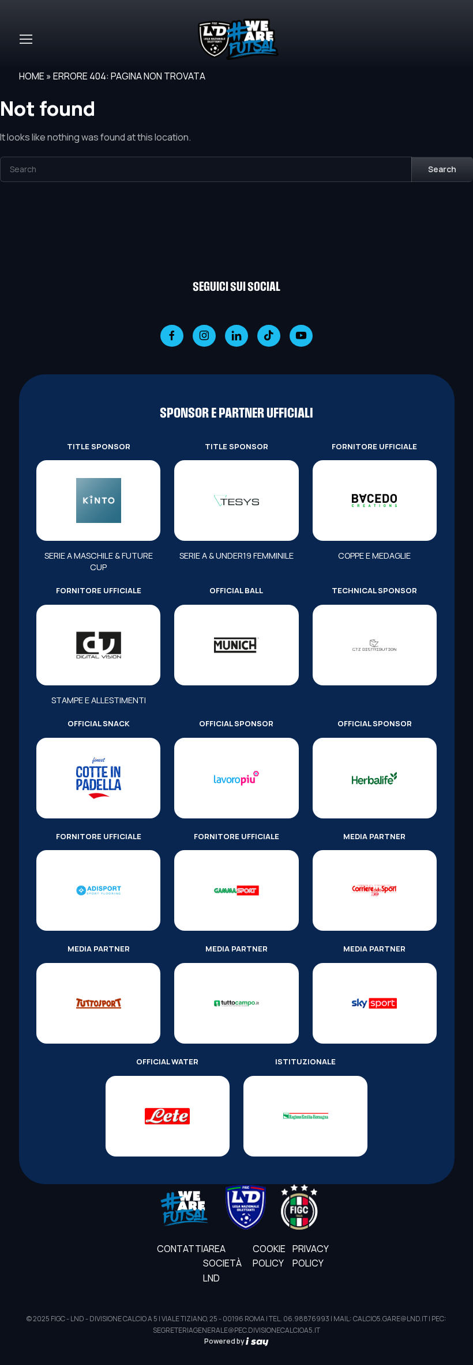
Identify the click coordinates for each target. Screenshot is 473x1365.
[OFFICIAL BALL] (236, 645)
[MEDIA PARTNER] (375, 890)
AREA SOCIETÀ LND (222, 1263)
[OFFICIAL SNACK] (98, 778)
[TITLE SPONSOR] (98, 500)
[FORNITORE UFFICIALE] (375, 500)
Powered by (225, 1341)
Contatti (180, 1248)
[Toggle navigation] (25, 39)
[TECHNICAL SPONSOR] (375, 645)
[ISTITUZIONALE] (305, 1116)
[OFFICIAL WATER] (168, 1116)
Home (31, 76)
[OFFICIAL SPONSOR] (236, 778)
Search (442, 169)
